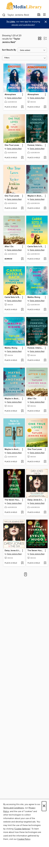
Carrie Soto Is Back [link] (35, 246)
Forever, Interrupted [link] (35, 145)
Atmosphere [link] (10, 94)
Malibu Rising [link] (33, 297)
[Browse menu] (44, 15)
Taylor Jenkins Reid (14, 98)
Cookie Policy (23, 839)
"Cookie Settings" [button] (22, 828)
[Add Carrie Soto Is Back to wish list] (45, 259)
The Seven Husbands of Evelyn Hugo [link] (13, 500)
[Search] (4, 15)
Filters (7, 58)
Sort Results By (9, 50)
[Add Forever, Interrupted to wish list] (45, 158)
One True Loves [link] (12, 145)
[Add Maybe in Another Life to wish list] (45, 208)
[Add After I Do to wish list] (22, 259)
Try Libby (10, 21)
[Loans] (38, 15)
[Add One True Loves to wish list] (22, 158)
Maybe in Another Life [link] (35, 196)
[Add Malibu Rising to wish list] (45, 309)
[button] (39, 39)
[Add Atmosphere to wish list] (22, 107)
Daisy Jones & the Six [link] (35, 500)
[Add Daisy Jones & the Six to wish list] (45, 512)
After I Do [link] (9, 246)
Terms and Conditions (13, 808)
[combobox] (18, 15)
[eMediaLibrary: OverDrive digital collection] (24, 5)
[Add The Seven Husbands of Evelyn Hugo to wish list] (22, 512)
